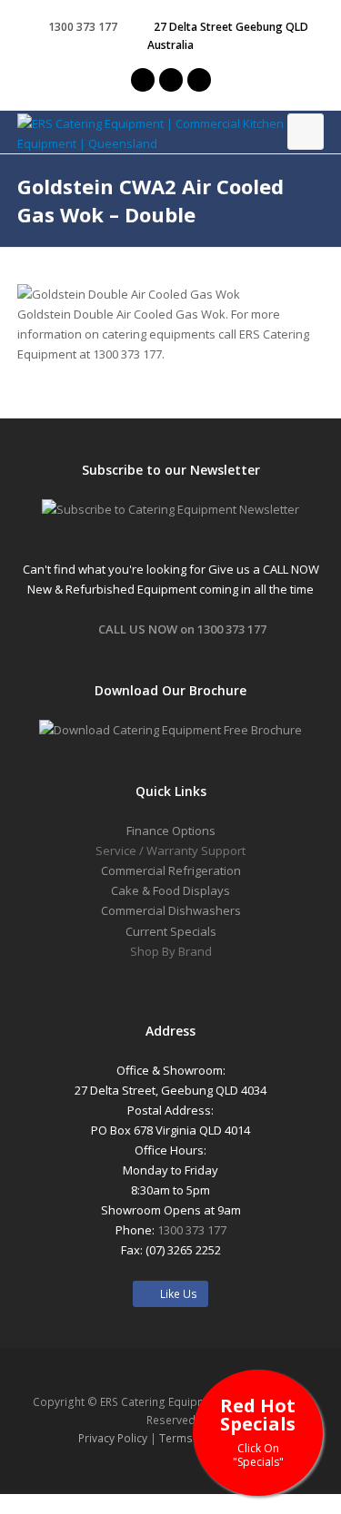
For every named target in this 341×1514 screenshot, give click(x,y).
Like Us (174, 1294)
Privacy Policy (112, 1438)
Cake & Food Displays (170, 890)
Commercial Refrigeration (171, 870)
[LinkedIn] (199, 80)
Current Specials (170, 931)
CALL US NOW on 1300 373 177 (182, 629)
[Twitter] (143, 80)
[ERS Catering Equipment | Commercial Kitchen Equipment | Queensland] (171, 133)
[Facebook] (171, 80)
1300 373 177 (82, 26)
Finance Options (171, 830)
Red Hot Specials (258, 1431)
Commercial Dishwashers (171, 910)
